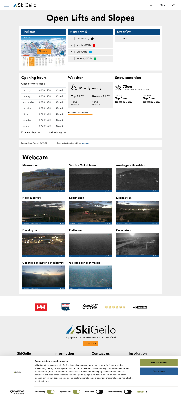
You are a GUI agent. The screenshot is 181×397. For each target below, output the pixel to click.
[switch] (76, 392)
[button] (43, 51)
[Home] (24, 5)
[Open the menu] (7, 5)
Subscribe (90, 343)
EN (161, 5)
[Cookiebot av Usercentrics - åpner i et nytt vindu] (17, 392)
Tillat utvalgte (159, 371)
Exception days (28, 132)
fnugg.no (85, 143)
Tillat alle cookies (159, 362)
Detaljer (140, 392)
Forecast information (78, 113)
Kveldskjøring (55, 132)
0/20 (125, 39)
